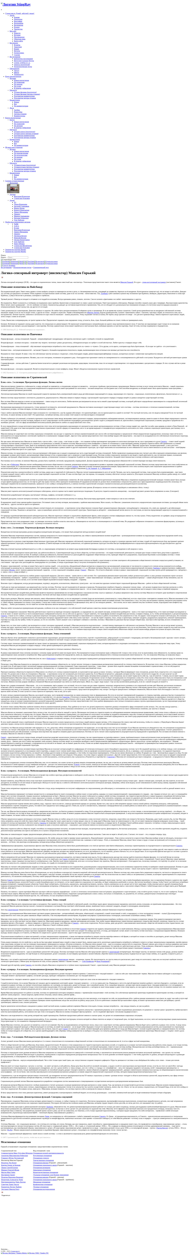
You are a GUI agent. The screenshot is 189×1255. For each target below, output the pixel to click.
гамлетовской (114, 952)
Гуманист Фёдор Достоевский (12, 1158)
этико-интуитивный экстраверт (154, 282)
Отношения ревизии (40, 1163)
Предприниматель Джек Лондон (13, 1182)
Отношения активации (41, 1168)
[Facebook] (5, 261)
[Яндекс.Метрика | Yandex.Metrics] (14, 1253)
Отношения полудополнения (44, 1189)
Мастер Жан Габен (8, 1172)
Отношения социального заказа (45, 1165)
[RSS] (20, 261)
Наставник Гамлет (8, 1175)
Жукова (12, 570)
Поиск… (4, 257)
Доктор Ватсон (162, 1128)
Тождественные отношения (43, 1160)
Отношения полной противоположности (48, 1153)
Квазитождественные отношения (45, 1172)
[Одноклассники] (51, 261)
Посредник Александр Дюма (12, 1180)
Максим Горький (126, 282)
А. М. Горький (91, 468)
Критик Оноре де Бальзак (10, 1165)
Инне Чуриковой (102, 961)
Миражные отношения (41, 1182)
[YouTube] (30, 261)
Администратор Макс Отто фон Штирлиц (17, 1153)
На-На (9, 1130)
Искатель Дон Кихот (9, 1163)
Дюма (47, 1116)
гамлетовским (13, 910)
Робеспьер (15, 464)
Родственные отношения (42, 1155)
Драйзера (156, 568)
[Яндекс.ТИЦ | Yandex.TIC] (38, 1253)
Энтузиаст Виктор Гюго (10, 1189)
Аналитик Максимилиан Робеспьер (14, 1155)
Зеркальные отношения (42, 1170)
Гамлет (83, 570)
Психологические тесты (22, 267)
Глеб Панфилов (88, 961)
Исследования (6, 267)
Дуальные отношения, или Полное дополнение (51, 1175)
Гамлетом (65, 697)
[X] (24, 261)
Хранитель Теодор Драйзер (11, 1187)
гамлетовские (63, 959)
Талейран (104, 293)
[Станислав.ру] (16, 4)
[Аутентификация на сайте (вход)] (8, 265)
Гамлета (164, 441)
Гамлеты (43, 823)
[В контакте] (39, 261)
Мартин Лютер (93, 312)
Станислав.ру (15, 1251)
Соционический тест (41, 267)
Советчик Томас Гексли (10, 1184)
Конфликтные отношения (42, 1184)
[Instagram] (13, 261)
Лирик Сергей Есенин (9, 1168)
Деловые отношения (40, 1187)
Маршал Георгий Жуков (10, 1170)
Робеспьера (51, 658)
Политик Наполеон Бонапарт (12, 1177)
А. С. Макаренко (104, 468)
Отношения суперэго (41, 1158)
